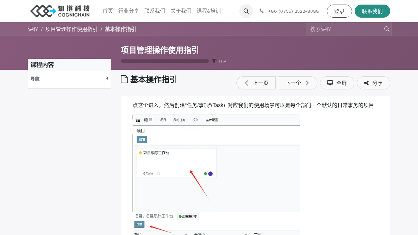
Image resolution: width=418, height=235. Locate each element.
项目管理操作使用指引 (160, 50)
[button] (246, 11)
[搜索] (384, 29)
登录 (339, 11)
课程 (33, 29)
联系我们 (372, 11)
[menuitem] (108, 11)
